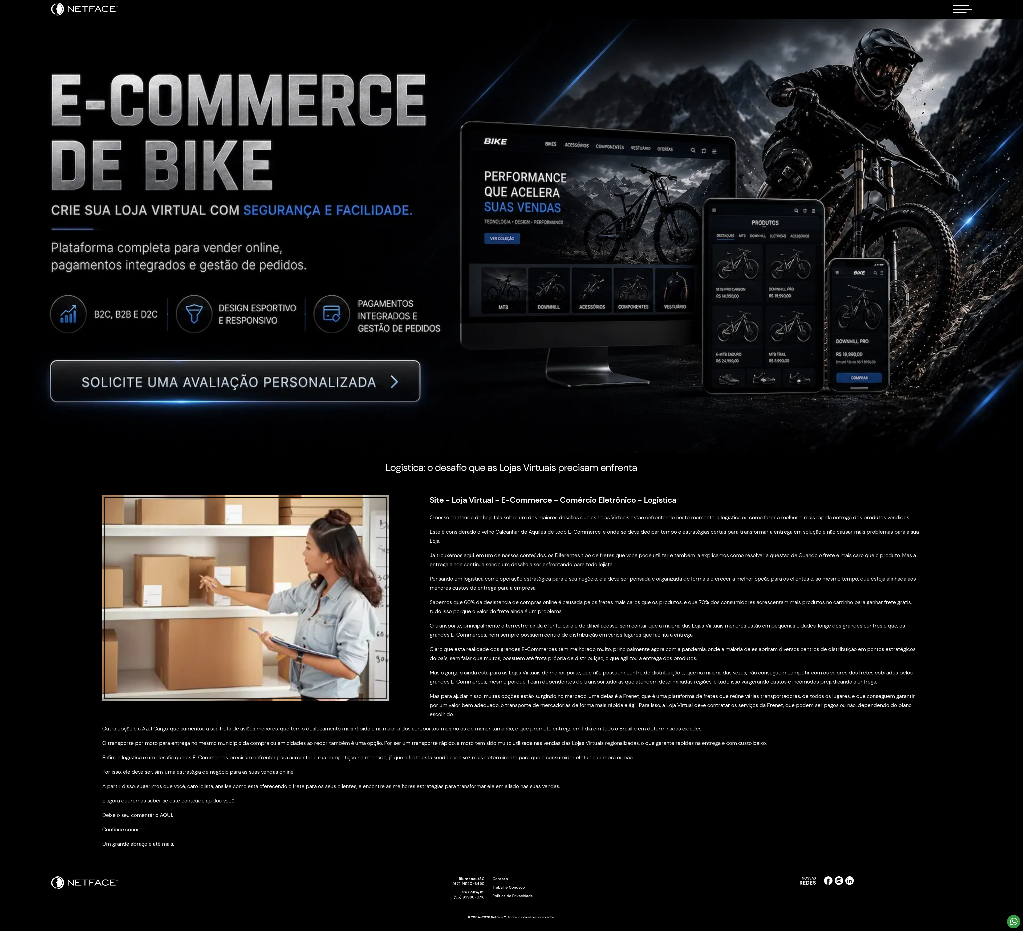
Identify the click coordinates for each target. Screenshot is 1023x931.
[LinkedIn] (849, 884)
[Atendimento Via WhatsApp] (1013, 927)
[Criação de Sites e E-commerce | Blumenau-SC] (84, 14)
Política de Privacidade (513, 895)
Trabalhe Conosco (509, 887)
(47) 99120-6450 (469, 881)
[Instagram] (839, 884)
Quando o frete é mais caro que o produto (849, 555)
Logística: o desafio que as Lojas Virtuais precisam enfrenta (511, 467)
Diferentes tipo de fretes (584, 555)
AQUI (166, 815)
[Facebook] (828, 884)
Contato (500, 878)
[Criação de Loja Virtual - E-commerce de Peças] (511, 236)
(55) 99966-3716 (469, 894)
